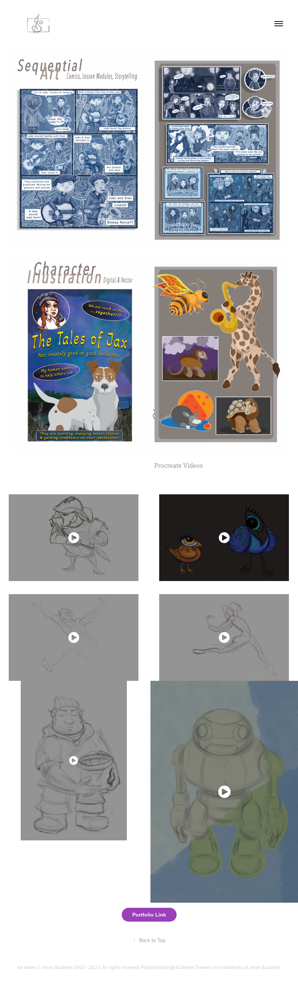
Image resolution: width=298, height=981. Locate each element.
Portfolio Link (149, 915)
